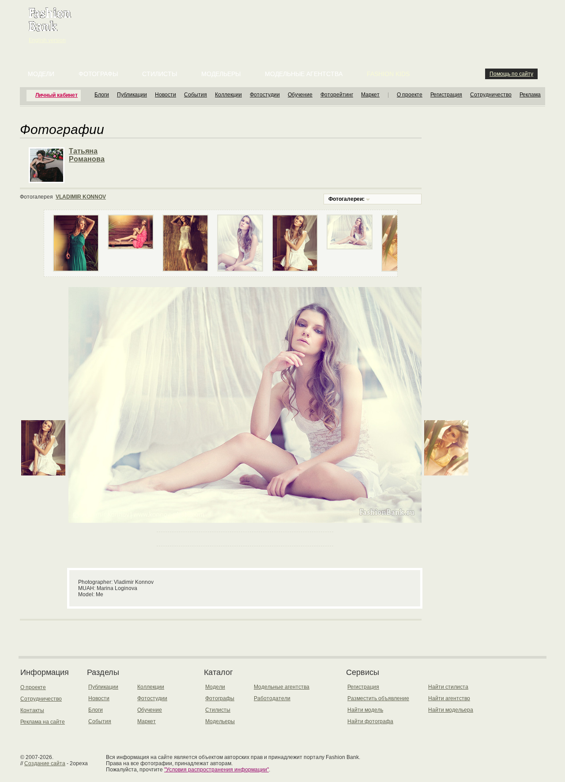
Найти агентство (449, 698)
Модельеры (221, 73)
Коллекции (228, 95)
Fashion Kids (388, 73)
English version (47, 40)
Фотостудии (265, 95)
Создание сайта (44, 763)
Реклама (530, 95)
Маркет (370, 95)
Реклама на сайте (42, 722)
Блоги (101, 95)
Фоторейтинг (336, 95)
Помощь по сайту (511, 74)
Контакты (32, 710)
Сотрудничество (491, 95)
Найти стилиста (448, 687)
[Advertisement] (284, 22)
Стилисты (159, 73)
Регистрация (446, 95)
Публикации (132, 95)
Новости (165, 95)
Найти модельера (450, 710)
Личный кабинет (56, 95)
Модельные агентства (304, 73)
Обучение (300, 95)
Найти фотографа (370, 721)
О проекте (409, 95)
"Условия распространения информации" (216, 770)
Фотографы (98, 73)
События (195, 95)
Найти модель (365, 710)
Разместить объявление (378, 698)
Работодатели (272, 698)
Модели (41, 73)
